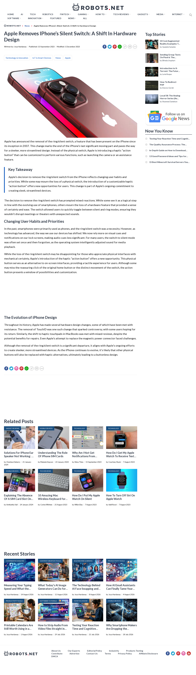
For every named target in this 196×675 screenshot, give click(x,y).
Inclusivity (114, 650)
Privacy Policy (125, 653)
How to (100, 14)
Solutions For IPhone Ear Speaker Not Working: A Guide (18, 456)
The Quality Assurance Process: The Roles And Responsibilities (167, 144)
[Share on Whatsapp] (120, 47)
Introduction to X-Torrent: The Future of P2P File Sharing (169, 70)
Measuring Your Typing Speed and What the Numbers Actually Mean (18, 589)
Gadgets (142, 14)
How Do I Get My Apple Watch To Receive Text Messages (120, 456)
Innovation (34, 18)
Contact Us (92, 653)
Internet (177, 14)
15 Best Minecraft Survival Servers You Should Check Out (168, 162)
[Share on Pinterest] (115, 47)
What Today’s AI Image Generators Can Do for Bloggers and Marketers (52, 589)
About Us (56, 650)
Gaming (82, 14)
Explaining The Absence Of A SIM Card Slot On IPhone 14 (18, 499)
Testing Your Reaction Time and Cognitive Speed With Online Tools (87, 629)
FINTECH (64, 14)
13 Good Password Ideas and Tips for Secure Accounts (167, 156)
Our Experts (74, 650)
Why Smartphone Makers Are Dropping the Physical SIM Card (121, 629)
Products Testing (134, 650)
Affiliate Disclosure (148, 653)
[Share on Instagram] (16, 368)
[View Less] (135, 47)
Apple (68, 58)
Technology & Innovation (16, 58)
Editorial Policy (94, 650)
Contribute (56, 653)
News (71, 18)
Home (10, 14)
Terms (108, 653)
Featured (55, 18)
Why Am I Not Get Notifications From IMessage (83, 456)
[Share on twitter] (110, 47)
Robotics (48, 14)
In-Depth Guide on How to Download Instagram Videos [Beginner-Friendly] (167, 150)
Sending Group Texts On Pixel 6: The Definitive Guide (170, 56)
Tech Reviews (121, 14)
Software (13, 18)
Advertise (74, 653)
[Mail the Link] (130, 47)
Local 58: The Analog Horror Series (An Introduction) (170, 97)
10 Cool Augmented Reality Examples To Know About (170, 42)
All (85, 18)
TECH (33, 14)
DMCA (54, 656)
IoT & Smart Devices (41, 58)
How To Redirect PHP (168, 83)
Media (160, 14)
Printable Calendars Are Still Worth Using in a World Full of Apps (18, 629)
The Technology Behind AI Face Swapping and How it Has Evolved (86, 589)
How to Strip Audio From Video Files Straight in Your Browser (53, 629)
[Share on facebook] (105, 47)
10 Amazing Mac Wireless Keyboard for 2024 (51, 499)
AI (22, 14)
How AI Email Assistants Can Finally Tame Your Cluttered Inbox (120, 589)
